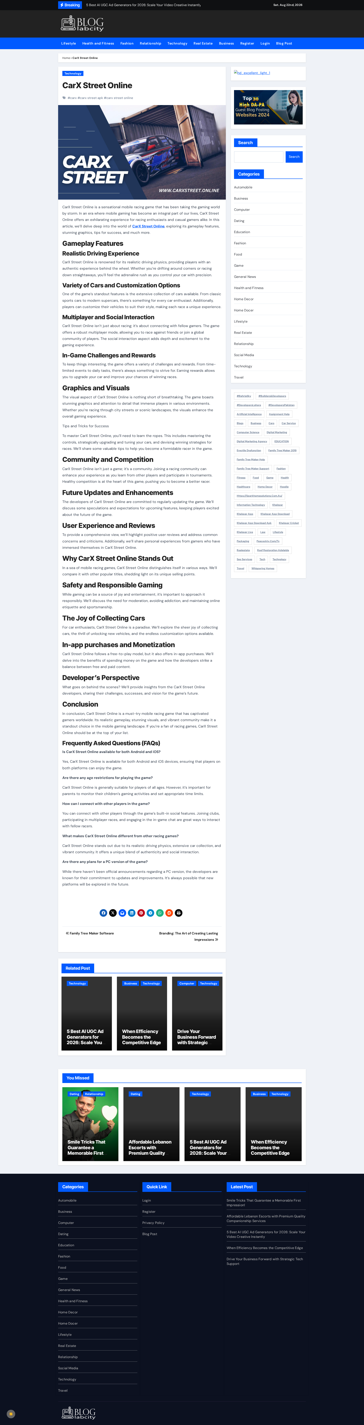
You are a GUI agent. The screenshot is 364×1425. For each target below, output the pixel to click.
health (285, 477)
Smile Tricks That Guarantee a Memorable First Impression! (86, 1150)
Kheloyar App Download (275, 514)
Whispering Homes (263, 568)
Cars (271, 423)
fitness (241, 477)
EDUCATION (281, 441)
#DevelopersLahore (249, 405)
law (262, 532)
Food (238, 254)
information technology (251, 505)
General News (245, 276)
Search (245, 142)
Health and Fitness (98, 43)
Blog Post (284, 43)
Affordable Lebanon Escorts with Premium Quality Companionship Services (150, 1153)
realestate (243, 550)
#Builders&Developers (272, 396)
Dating (239, 221)
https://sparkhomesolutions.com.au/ (259, 496)
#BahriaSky (244, 396)
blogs (240, 423)
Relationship (150, 43)
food (256, 477)
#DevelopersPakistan (281, 405)
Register (247, 43)
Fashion (127, 43)
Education (242, 232)
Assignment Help (279, 414)
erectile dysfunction (249, 450)
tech (262, 559)
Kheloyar (277, 505)
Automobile (243, 187)
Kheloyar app (245, 514)
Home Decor (244, 299)
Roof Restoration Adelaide (273, 550)
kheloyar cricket (289, 523)
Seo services (244, 559)
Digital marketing (277, 432)
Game (239, 265)
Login (265, 43)
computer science (248, 432)
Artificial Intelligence (249, 414)
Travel (239, 377)
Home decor (265, 486)
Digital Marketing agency (252, 441)
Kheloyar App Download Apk (254, 523)
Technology (177, 43)
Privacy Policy (153, 1223)
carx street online (119, 98)
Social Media (244, 355)
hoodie (284, 486)
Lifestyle (68, 43)
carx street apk (91, 98)
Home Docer (244, 310)
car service (289, 423)
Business (226, 43)
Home (66, 58)
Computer (186, 983)
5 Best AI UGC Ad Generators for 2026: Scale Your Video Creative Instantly (85, 1042)
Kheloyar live (245, 532)
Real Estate (203, 43)
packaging (243, 541)
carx (73, 98)
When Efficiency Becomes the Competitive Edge (141, 1037)
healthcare (243, 486)
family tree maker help (251, 459)
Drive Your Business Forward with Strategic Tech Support (196, 1040)
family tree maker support (253, 468)
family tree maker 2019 (282, 450)
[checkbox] (11, 1414)
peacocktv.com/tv (268, 541)
